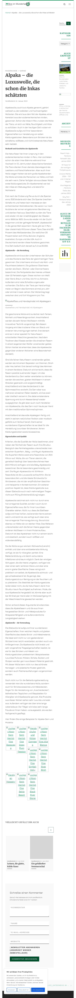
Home (7, 13)
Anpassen (11, 990)
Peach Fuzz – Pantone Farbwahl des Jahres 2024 (65, 157)
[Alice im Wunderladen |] (17, 3)
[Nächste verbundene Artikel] (51, 830)
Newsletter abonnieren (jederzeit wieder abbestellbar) (25, 950)
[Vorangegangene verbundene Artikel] (45, 830)
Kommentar (18, 907)
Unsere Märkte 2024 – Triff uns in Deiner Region (65, 178)
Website (15, 941)
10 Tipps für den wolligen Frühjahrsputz (65, 167)
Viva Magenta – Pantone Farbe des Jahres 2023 (65, 189)
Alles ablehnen (24, 990)
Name (14, 923)
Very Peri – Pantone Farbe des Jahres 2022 (65, 201)
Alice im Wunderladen (18, 994)
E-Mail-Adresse (20, 932)
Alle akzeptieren (38, 990)
